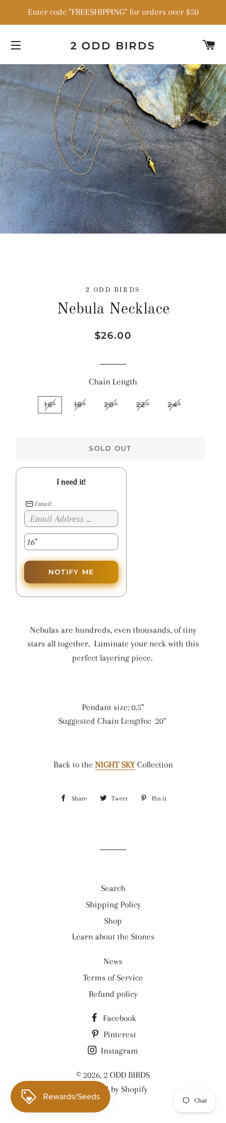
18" (80, 404)
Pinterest (118, 1034)
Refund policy (113, 994)
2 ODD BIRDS (113, 45)
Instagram (118, 1051)
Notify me (71, 572)
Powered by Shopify (113, 1089)
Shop (113, 921)
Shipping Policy (113, 904)
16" (50, 404)
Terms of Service (113, 978)
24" (174, 404)
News (113, 961)
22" (142, 404)
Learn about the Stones (113, 937)
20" (111, 404)
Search (113, 888)
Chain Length (113, 382)
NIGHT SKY (115, 765)
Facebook (118, 1018)
